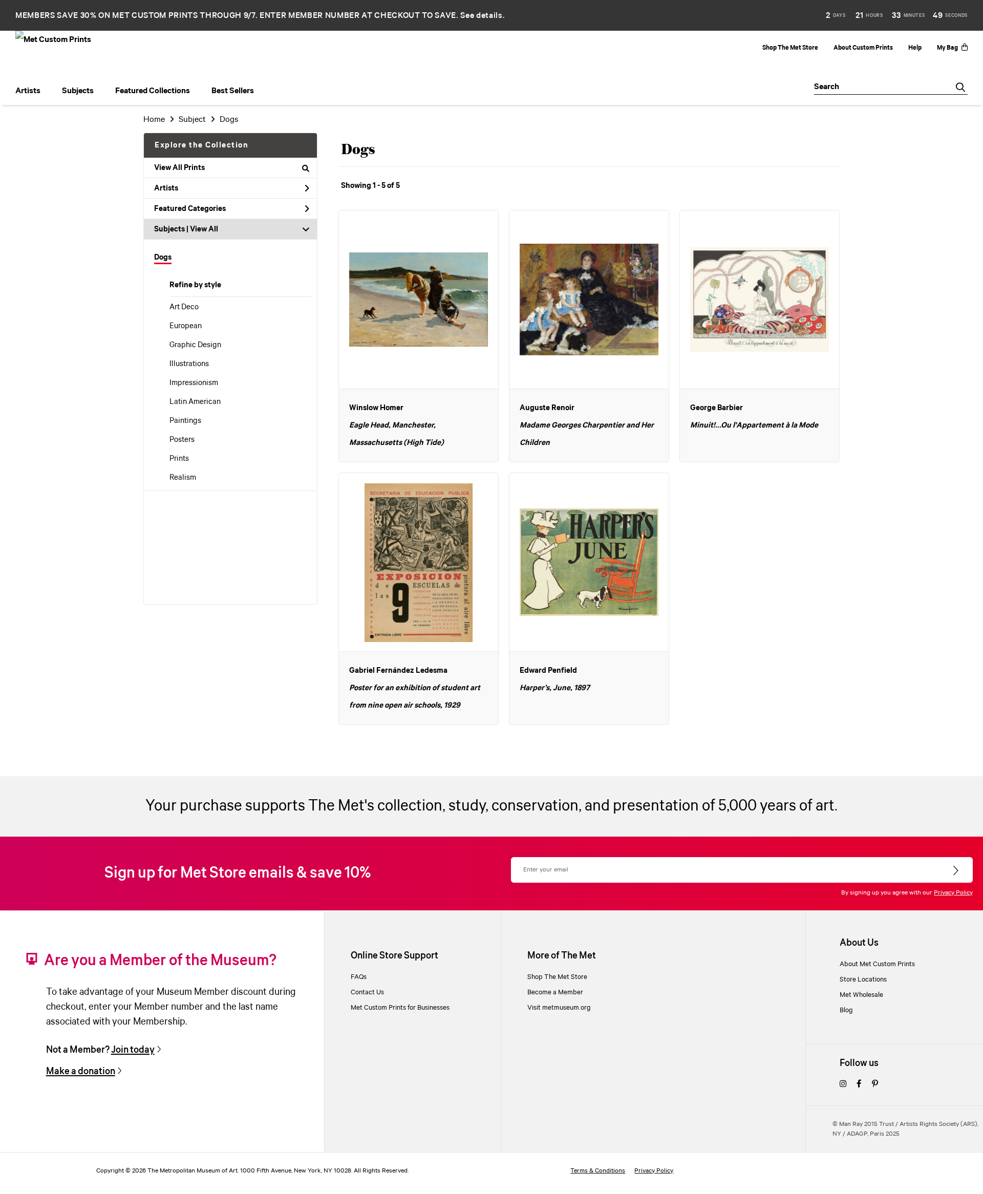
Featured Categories (190, 209)
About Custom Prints (863, 48)
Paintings (185, 421)
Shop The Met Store (790, 48)
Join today (133, 1049)
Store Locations (863, 979)
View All (204, 229)
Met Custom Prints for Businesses (400, 1007)
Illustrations (189, 364)
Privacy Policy (953, 892)
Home (154, 119)
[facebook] (859, 1084)
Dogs (163, 257)
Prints (179, 459)
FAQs (359, 977)
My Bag (947, 48)
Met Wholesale (861, 994)
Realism (182, 478)
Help (915, 48)
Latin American (195, 402)
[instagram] (843, 1084)
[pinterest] (875, 1084)
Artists (166, 188)
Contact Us (367, 992)
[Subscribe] (956, 871)
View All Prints (179, 168)
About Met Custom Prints (877, 964)
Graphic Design (195, 345)
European (185, 326)
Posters (182, 440)
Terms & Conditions (597, 1170)
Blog (846, 1010)
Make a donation (80, 1071)
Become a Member (555, 992)
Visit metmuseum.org (559, 1007)
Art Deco (184, 307)
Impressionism (193, 383)
